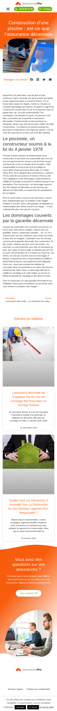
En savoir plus (46, 707)
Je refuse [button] (33, 707)
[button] (8, 9)
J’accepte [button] (20, 707)
